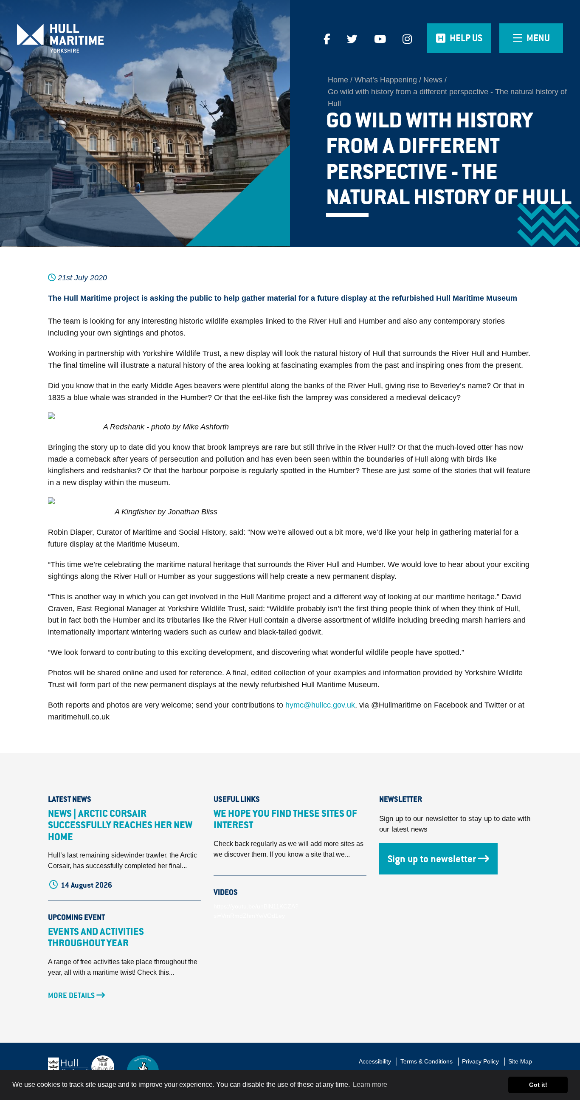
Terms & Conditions (426, 1061)
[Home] (72, 38)
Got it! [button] (538, 1084)
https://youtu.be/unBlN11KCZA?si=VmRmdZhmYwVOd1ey (256, 911)
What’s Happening (386, 80)
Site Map (520, 1061)
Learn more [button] (370, 1084)
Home (338, 80)
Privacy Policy (480, 1061)
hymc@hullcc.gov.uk (320, 705)
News (432, 80)
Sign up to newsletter (432, 859)
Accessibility (375, 1061)
